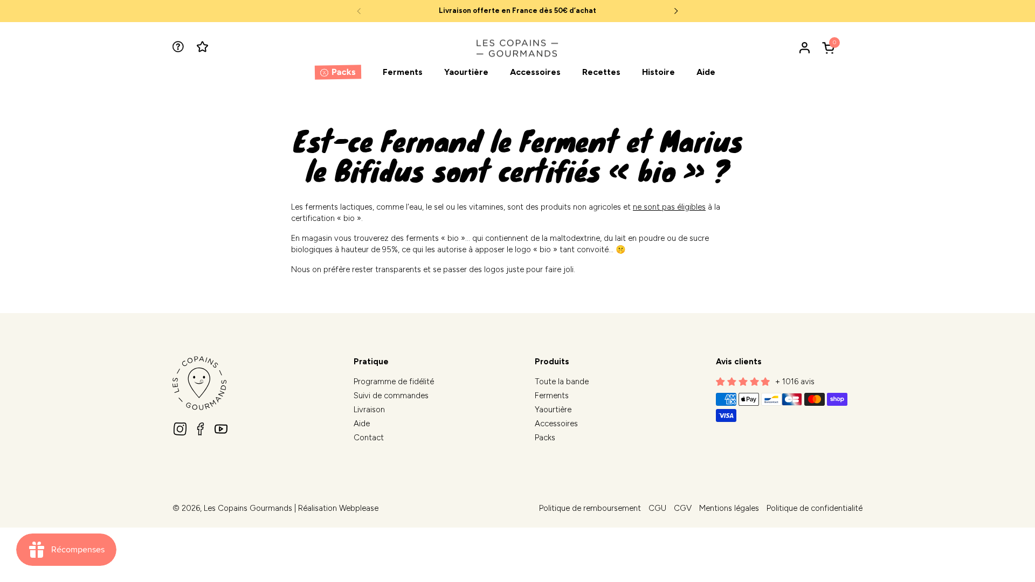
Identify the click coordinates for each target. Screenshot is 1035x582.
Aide (362, 423)
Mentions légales (729, 508)
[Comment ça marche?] (179, 47)
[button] (830, 47)
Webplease (358, 508)
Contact (369, 437)
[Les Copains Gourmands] (517, 47)
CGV (683, 508)
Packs (545, 437)
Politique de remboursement (590, 508)
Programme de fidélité (394, 381)
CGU (657, 508)
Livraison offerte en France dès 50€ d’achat (517, 11)
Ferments (552, 395)
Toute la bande (562, 381)
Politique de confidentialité (814, 508)
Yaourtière (553, 409)
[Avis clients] (203, 47)
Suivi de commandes (391, 395)
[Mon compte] (804, 47)
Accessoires (556, 423)
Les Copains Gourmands (248, 508)
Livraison (369, 409)
